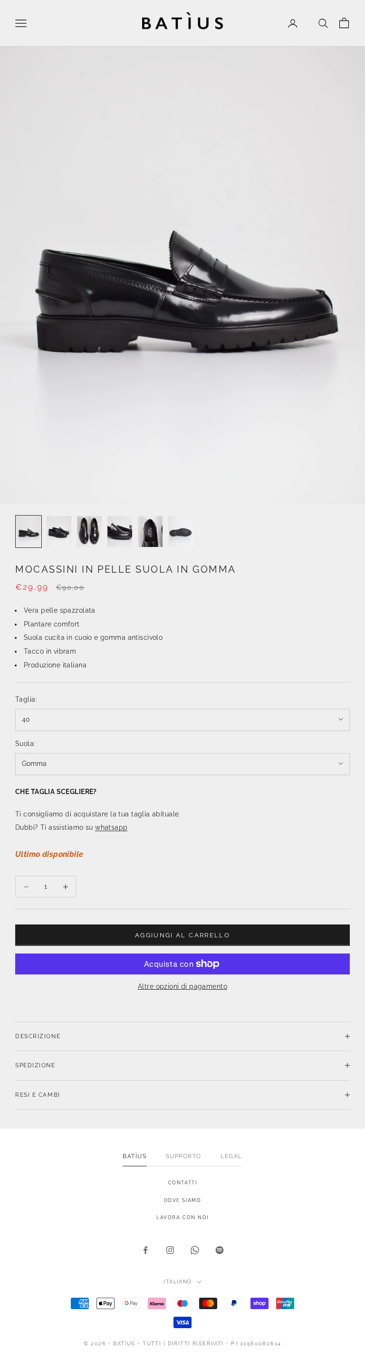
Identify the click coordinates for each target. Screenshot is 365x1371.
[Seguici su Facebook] (145, 1250)
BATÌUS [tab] (134, 1156)
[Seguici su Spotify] (219, 1250)
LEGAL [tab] (231, 1156)
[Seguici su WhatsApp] (195, 1250)
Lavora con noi (182, 1217)
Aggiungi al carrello (182, 935)
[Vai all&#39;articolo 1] (28, 531)
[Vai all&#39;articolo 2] (59, 531)
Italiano (177, 1282)
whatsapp (111, 827)
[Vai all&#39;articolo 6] (180, 531)
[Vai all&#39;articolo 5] (150, 531)
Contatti (182, 1182)
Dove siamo (183, 1200)
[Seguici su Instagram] (170, 1250)
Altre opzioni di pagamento (182, 986)
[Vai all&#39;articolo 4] (119, 531)
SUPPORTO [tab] (184, 1156)
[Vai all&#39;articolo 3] (89, 531)
